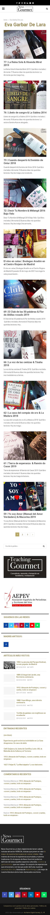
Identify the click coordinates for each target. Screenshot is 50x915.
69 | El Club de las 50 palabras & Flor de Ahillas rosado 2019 (24, 313)
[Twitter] (19, 3)
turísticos (41, 862)
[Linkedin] (27, 3)
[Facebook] (16, 3)
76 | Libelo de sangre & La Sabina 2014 (25, 112)
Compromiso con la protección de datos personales (21, 906)
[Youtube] (30, 3)
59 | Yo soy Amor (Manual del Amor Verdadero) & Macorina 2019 (23, 515)
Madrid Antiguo (31, 870)
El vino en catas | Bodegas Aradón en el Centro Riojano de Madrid (24, 263)
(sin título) (8, 735)
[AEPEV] (25, 608)
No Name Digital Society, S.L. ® (34, 912)
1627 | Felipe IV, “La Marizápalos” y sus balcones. (23, 765)
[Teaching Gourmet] (25, 577)
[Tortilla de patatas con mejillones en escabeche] (9, 716)
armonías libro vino (8, 870)
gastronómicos (7, 864)
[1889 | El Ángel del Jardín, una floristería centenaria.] (9, 678)
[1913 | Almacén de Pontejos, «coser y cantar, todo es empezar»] (9, 691)
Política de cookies (28, 908)
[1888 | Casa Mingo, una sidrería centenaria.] (9, 703)
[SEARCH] (43, 546)
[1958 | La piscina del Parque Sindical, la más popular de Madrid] (9, 665)
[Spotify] (33, 3)
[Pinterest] (24, 3)
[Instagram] (22, 3)
